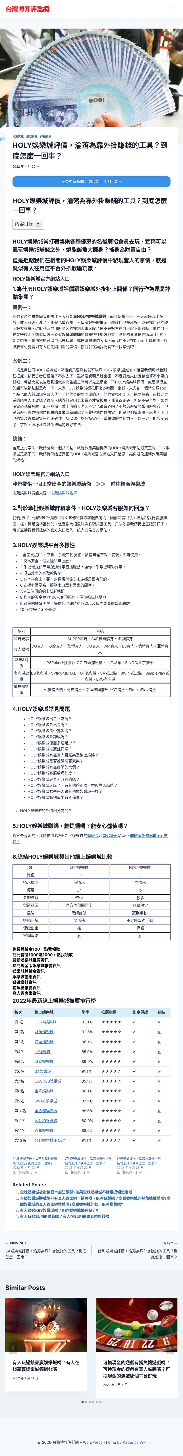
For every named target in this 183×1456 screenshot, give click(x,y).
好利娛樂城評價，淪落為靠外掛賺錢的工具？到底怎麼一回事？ (138, 1250)
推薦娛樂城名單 (63, 493)
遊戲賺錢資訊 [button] (24, 982)
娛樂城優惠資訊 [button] (26, 977)
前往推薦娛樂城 (128, 484)
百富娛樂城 (44, 1130)
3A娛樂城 (43, 1071)
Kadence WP (134, 1442)
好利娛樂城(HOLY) (51, 1140)
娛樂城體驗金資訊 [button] (28, 971)
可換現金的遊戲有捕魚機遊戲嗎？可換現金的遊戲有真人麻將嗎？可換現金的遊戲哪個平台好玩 (136, 1369)
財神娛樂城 (44, 1032)
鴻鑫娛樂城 (44, 1061)
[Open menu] (173, 8)
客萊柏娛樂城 (46, 1121)
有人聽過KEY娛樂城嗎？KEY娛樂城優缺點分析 (60, 1210)
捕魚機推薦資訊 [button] (26, 987)
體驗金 (93, 835)
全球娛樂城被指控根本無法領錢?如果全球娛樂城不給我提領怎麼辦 (76, 1192)
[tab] (82, 1402)
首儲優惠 (110, 835)
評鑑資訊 (45, 136)
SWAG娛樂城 (46, 1101)
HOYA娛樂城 (45, 1022)
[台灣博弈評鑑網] (27, 8)
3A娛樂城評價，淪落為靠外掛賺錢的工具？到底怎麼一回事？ (45, 1250)
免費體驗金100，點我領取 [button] (36, 949)
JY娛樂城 (42, 1052)
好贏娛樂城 (44, 1042)
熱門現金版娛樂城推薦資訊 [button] (36, 965)
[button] (41, 279)
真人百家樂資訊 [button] (26, 993)
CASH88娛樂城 (48, 1081)
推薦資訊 (18, 136)
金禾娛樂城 (44, 1091)
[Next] (170, 1348)
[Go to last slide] (13, 1348)
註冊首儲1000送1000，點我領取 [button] (42, 954)
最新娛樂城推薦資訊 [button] (30, 960)
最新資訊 (31, 136)
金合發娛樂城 (46, 1111)
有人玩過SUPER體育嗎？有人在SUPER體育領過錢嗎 (64, 1216)
